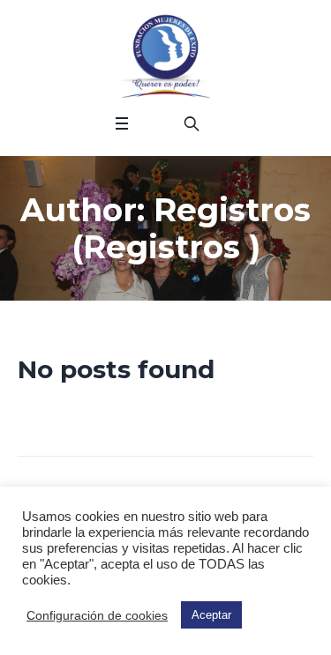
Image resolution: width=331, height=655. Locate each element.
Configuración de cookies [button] (97, 615)
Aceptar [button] (211, 615)
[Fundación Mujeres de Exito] (166, 57)
